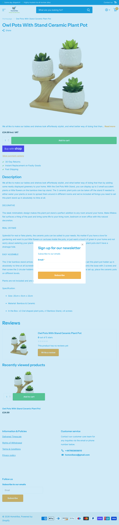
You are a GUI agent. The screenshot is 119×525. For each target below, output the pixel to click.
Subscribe (59, 275)
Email (41, 259)
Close (82, 244)
